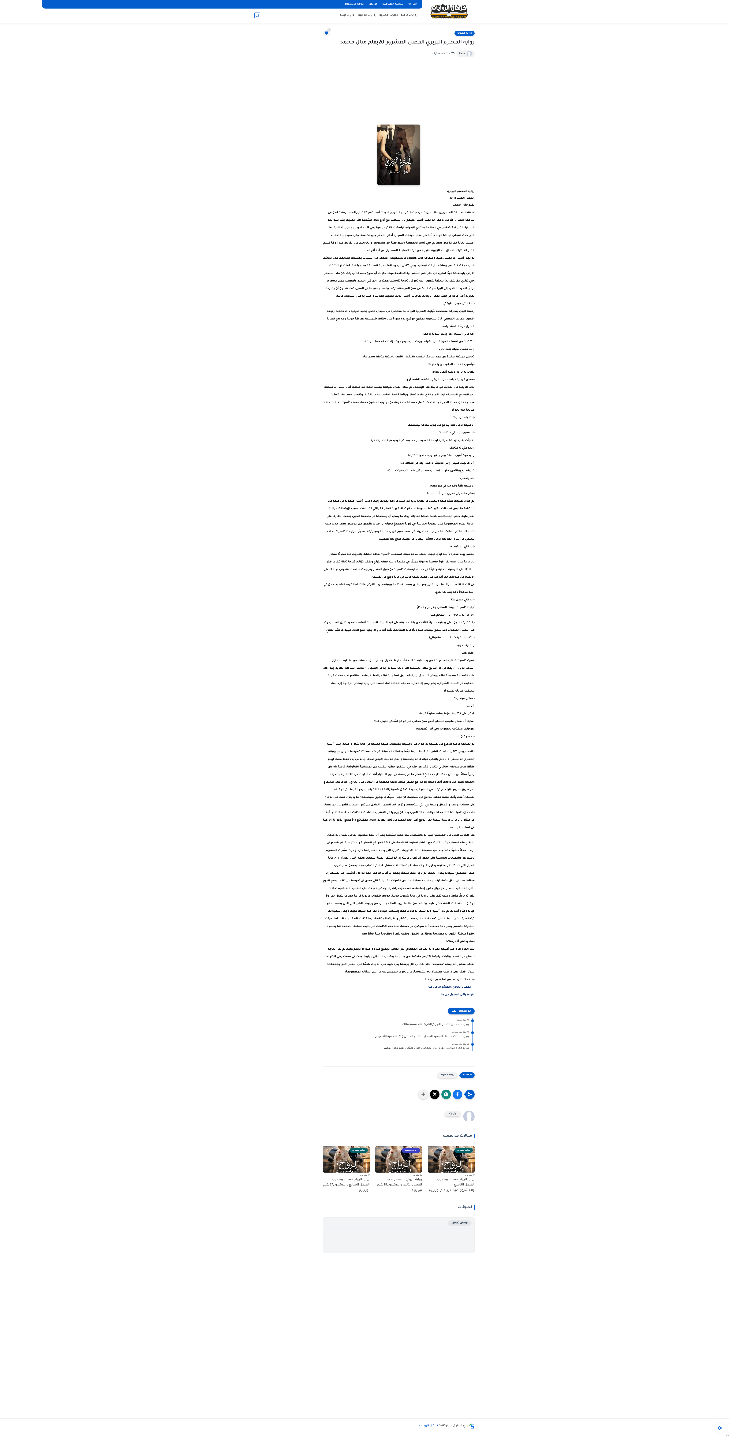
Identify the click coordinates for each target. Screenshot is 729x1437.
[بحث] (257, 15)
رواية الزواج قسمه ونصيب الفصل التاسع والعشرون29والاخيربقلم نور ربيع (452, 1185)
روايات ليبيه (347, 15)
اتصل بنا (412, 4)
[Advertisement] (399, 98)
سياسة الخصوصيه (392, 4)
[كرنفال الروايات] (449, 11)
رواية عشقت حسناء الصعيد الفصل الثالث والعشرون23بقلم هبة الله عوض (422, 1036)
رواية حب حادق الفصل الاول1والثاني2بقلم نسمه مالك (435, 1024)
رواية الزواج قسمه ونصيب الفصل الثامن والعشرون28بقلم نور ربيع (399, 1185)
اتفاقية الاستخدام (354, 4)
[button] (457, 1094)
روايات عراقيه (367, 15)
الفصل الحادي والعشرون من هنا (450, 987)
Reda (462, 53)
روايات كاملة (409, 15)
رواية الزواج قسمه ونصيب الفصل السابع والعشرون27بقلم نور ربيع (346, 1185)
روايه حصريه (464, 33)
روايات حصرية (388, 15)
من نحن (373, 4)
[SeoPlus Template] (472, 1426)
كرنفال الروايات (428, 1426)
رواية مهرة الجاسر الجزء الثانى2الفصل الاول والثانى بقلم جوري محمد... (425, 1048)
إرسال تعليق (460, 1223)
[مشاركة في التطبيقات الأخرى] (423, 1094)
